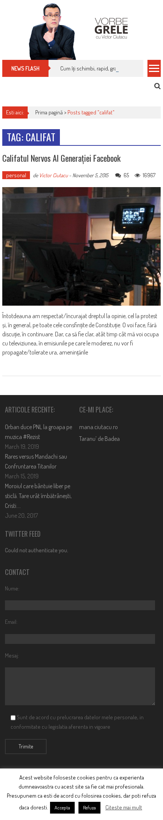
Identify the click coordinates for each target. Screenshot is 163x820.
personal (16, 175)
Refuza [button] (89, 807)
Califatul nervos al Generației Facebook (61, 158)
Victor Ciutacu (53, 175)
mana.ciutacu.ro (98, 427)
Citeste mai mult (123, 807)
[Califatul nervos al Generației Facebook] (81, 246)
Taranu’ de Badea (99, 438)
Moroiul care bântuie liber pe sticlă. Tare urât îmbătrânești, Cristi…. (38, 495)
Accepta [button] (62, 807)
